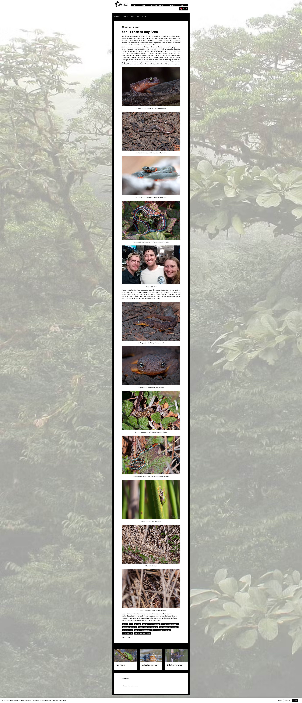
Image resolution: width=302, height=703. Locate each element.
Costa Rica (125, 16)
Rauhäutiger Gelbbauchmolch (143, 630)
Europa (132, 16)
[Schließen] (300, 700)
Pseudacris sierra (127, 633)
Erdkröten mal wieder (175, 665)
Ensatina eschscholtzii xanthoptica (148, 627)
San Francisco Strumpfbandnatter (169, 627)
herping (125, 624)
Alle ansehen (184, 646)
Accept (295, 700)
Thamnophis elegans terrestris (162, 630)
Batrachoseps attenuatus (129, 627)
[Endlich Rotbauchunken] (151, 655)
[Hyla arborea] (125, 655)
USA (138, 16)
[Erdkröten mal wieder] (176, 655)
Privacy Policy (62, 700)
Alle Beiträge (117, 16)
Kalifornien (137, 624)
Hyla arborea (120, 665)
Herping (144, 16)
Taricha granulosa (127, 630)
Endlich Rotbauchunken (150, 665)
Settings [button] (280, 700)
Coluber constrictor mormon (142, 633)
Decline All (287, 700)
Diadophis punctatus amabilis (151, 624)
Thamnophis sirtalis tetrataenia (170, 624)
